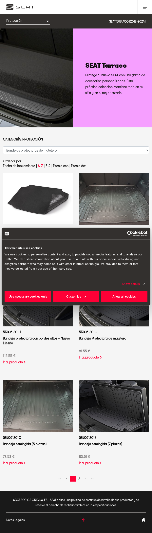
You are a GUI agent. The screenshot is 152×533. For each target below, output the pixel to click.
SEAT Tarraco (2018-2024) (127, 21)
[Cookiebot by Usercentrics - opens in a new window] (130, 234)
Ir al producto (13, 362)
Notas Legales (15, 520)
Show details (131, 283)
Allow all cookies (124, 296)
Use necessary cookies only (28, 296)
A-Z (40, 166)
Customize (73, 296)
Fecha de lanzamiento (19, 166)
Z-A (48, 166)
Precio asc (60, 166)
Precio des (78, 166)
